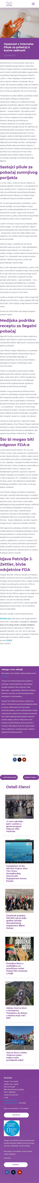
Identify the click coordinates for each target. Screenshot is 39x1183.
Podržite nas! (5, 619)
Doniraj (15, 1164)
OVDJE (9, 640)
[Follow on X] (19, 760)
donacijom (4, 676)
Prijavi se (16, 1115)
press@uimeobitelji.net (11, 1103)
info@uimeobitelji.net (10, 1100)
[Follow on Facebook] (15, 760)
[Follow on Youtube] (24, 760)
